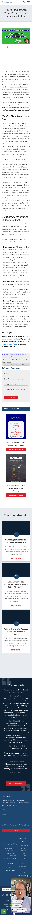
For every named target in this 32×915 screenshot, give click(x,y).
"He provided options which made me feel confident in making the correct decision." (16, 766)
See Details (10, 867)
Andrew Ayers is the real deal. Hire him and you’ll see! (16, 691)
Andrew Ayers (6, 354)
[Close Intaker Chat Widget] (30, 876)
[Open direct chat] (27, 876)
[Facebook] (10, 894)
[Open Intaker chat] (14, 914)
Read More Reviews (16, 783)
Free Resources (11, 409)
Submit (16, 830)
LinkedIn (18, 365)
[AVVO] (3, 894)
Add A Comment (11, 397)
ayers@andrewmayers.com (20, 354)
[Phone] (24, 2)
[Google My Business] (7, 894)
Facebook (7, 365)
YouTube (26, 365)
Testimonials (16, 685)
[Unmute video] (21, 893)
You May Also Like (16, 515)
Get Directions (10, 870)
